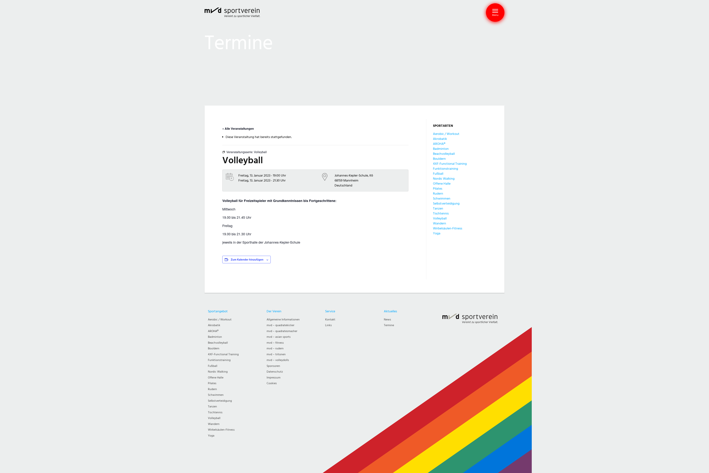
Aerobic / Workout (446, 134)
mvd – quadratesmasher (282, 331)
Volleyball (440, 218)
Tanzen (438, 208)
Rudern (438, 193)
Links (328, 325)
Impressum (273, 378)
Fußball (438, 173)
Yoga (436, 233)
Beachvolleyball (444, 153)
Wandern (439, 223)
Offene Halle (442, 183)
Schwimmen (441, 198)
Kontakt (330, 320)
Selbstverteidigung (446, 203)
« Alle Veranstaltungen (238, 128)
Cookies (272, 383)
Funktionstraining (445, 168)
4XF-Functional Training (450, 163)
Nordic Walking (444, 178)
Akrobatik (440, 139)
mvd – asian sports (279, 337)
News (387, 320)
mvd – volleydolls (278, 360)
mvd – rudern (275, 348)
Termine (389, 325)
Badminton (441, 148)
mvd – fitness (275, 343)
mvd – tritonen (276, 354)
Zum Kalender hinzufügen (247, 259)
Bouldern (439, 158)
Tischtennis (441, 213)
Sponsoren (273, 366)
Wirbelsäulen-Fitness (447, 228)
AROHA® (439, 144)
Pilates (437, 188)
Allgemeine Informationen (283, 320)
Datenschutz (275, 372)
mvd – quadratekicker (280, 325)
